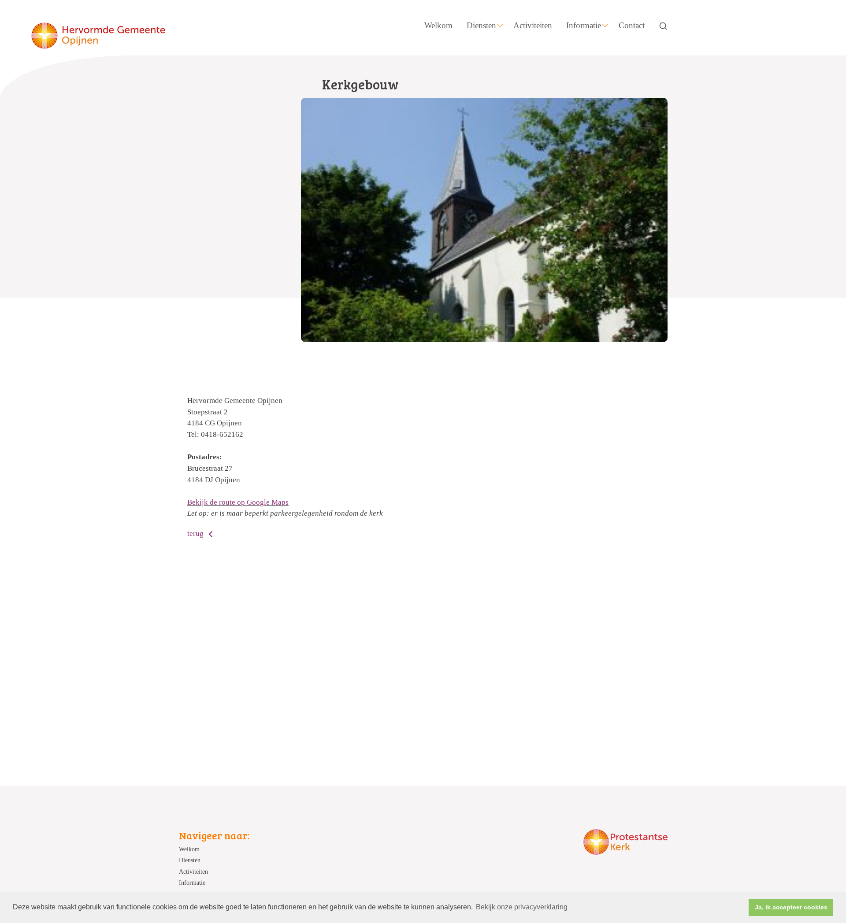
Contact (632, 25)
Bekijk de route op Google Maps (238, 502)
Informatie (583, 25)
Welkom (438, 25)
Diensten (481, 25)
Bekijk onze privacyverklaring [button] (522, 907)
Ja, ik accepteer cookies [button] (791, 907)
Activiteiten (532, 25)
